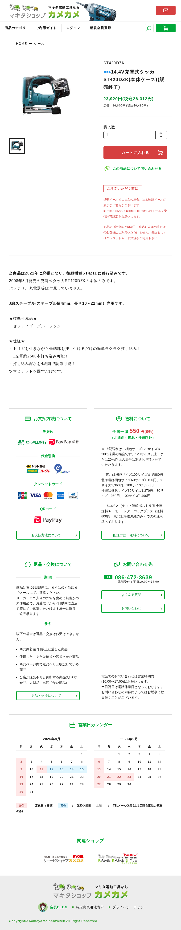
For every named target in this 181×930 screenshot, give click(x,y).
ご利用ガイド (46, 28)
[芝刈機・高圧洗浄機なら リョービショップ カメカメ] (63, 858)
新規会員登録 (100, 28)
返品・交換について (46, 695)
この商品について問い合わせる (137, 168)
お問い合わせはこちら (166, 10)
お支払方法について (46, 535)
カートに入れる (135, 153)
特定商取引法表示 (90, 907)
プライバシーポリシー (129, 907)
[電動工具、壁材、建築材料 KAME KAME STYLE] (117, 858)
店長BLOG (58, 907)
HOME (21, 43)
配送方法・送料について (131, 535)
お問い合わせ (131, 608)
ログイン (73, 28)
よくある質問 (131, 595)
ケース (39, 43)
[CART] (166, 28)
